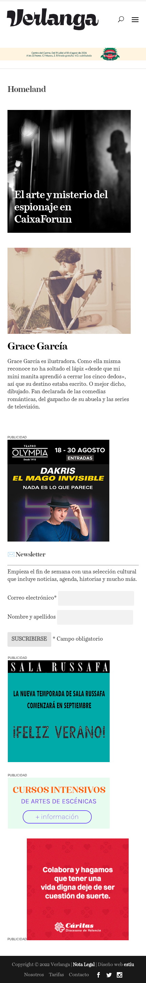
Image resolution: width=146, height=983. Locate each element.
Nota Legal (84, 965)
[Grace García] (69, 291)
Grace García (37, 347)
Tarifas (56, 974)
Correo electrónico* (32, 598)
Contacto (79, 974)
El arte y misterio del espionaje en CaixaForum (61, 207)
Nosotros (34, 974)
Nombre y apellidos (31, 617)
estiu (129, 965)
